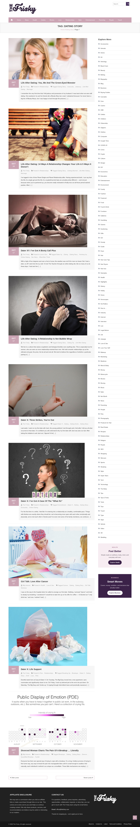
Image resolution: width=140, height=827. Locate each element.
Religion (103, 440)
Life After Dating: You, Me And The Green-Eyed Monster (48, 83)
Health (35, 20)
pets (36, 676)
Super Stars (104, 475)
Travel (120, 20)
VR (101, 533)
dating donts (74, 424)
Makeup (103, 352)
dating (66, 254)
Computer (104, 136)
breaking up (66, 673)
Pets (41, 673)
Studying (103, 467)
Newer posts (88, 777)
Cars (102, 101)
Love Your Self (105, 348)
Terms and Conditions (115, 824)
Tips (102, 493)
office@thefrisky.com (62, 809)
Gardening (104, 229)
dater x (60, 424)
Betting (103, 75)
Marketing (104, 357)
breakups (75, 673)
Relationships (70, 20)
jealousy (78, 86)
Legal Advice (105, 330)
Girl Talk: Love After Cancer (34, 581)
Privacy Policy (127, 824)
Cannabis (104, 97)
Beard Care (104, 66)
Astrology (104, 61)
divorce (84, 754)
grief (27, 676)
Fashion (103, 194)
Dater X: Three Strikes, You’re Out (37, 420)
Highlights (104, 282)
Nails (102, 392)
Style (80, 20)
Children (103, 119)
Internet (103, 317)
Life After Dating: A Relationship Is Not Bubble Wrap (46, 339)
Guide (102, 246)
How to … (104, 308)
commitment (62, 505)
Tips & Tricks (105, 497)
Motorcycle (104, 374)
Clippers (103, 127)
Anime (103, 53)
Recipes (103, 431)
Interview (103, 321)
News (27, 20)
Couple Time (105, 141)
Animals (103, 48)
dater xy (59, 254)
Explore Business (115, 593)
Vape (102, 519)
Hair (102, 255)
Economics (104, 172)
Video (102, 528)
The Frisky (26, 86)
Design (103, 163)
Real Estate (104, 427)
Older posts (15, 777)
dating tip (70, 342)
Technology (104, 484)
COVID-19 (104, 145)
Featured (103, 198)
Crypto (103, 154)
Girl (102, 238)
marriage (30, 89)
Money (103, 370)
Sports (103, 462)
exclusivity (24, 507)
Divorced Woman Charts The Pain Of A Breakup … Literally (50, 750)
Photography (105, 418)
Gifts (102, 233)
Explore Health (115, 562)
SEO (102, 449)
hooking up (83, 254)
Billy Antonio (26, 585)
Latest (105, 824)
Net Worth (104, 396)
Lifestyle (103, 339)
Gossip (103, 242)
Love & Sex (43, 254)
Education (104, 176)
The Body (104, 489)
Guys (102, 251)
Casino (103, 105)
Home (19, 20)
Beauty (103, 70)
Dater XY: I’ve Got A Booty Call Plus (38, 250)
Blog (102, 83)
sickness (24, 588)
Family (103, 189)
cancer (65, 585)
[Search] (127, 4)
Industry (103, 312)
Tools (102, 502)
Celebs (43, 20)
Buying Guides (105, 92)
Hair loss (103, 268)
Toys (102, 506)
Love (59, 20)
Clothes (103, 132)
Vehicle (103, 524)
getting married (72, 170)
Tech (102, 480)
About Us (91, 824)
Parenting (102, 20)
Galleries (103, 216)
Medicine (103, 361)
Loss (32, 676)
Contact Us (99, 824)
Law (102, 326)
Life (102, 334)
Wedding (103, 537)
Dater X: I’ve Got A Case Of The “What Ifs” (41, 501)
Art (101, 57)
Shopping (104, 453)
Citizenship (104, 123)
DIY (102, 167)
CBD (102, 110)
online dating (25, 257)
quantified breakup (27, 757)
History (103, 286)
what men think (44, 257)
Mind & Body (105, 365)
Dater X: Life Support (31, 669)
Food (102, 202)
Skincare (103, 458)
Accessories (104, 44)
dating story (62, 86)
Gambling (104, 220)
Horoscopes (104, 299)
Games (103, 224)
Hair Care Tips (105, 260)
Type (102, 515)
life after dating (84, 170)
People (103, 409)
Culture (103, 158)
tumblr (37, 757)
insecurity (70, 86)
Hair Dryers (104, 264)
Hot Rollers (104, 304)
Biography (104, 79)
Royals (111, 20)
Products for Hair (106, 423)
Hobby (103, 290)
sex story (34, 257)
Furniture (103, 211)
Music (102, 387)
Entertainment (90, 20)
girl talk (87, 585)
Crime (102, 149)
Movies (52, 20)
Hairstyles (104, 273)
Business (103, 88)
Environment (105, 185)
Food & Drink (105, 207)
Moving (103, 383)
